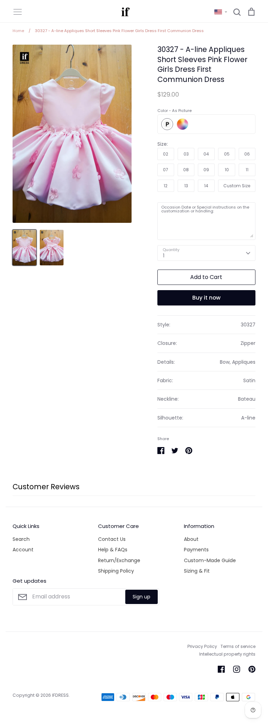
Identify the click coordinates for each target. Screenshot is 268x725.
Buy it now (206, 298)
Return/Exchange (119, 560)
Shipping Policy (116, 570)
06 (247, 154)
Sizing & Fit (197, 570)
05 (227, 154)
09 (206, 170)
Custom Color (182, 124)
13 (186, 186)
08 (186, 170)
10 (227, 170)
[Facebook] (221, 669)
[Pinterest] (252, 669)
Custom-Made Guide (210, 560)
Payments (196, 549)
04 (206, 154)
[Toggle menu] (17, 12)
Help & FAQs (112, 549)
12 (166, 186)
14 (206, 186)
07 (165, 170)
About (191, 539)
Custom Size (236, 186)
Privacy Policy (202, 646)
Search (21, 539)
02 (165, 154)
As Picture (167, 124)
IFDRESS (60, 695)
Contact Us (112, 539)
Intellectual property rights (227, 654)
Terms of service (238, 646)
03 (186, 154)
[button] (221, 12)
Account (23, 549)
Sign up (141, 596)
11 (247, 170)
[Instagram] (236, 669)
